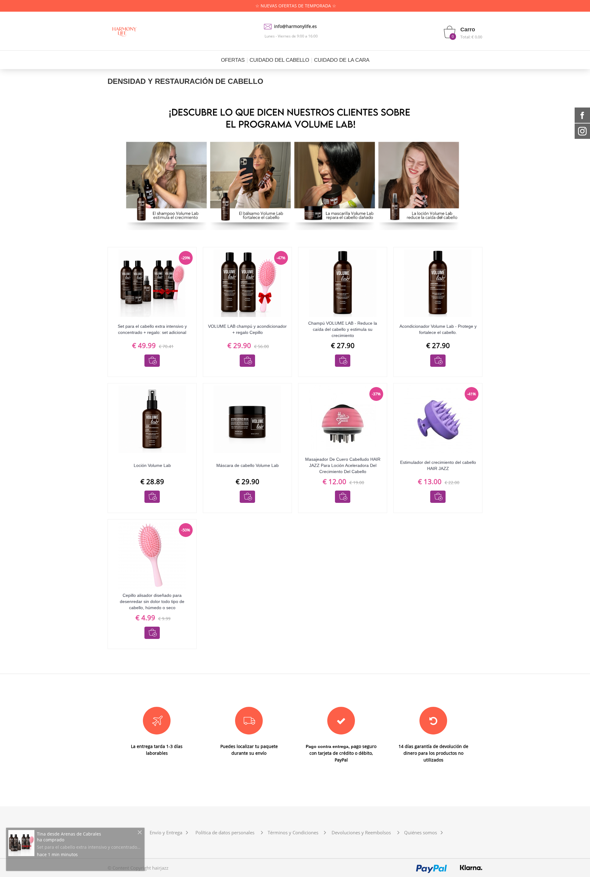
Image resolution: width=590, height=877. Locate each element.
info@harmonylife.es (295, 26)
